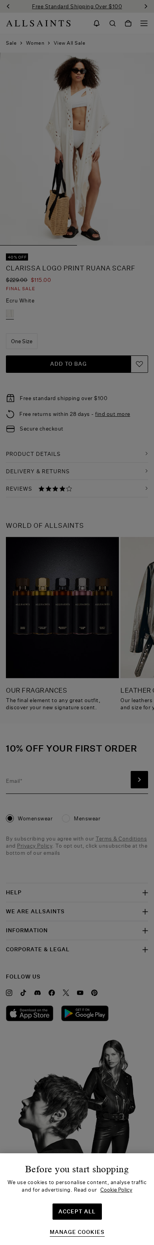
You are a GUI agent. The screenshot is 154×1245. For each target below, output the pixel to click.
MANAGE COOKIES (77, 1232)
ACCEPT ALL (77, 1211)
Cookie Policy (116, 1189)
